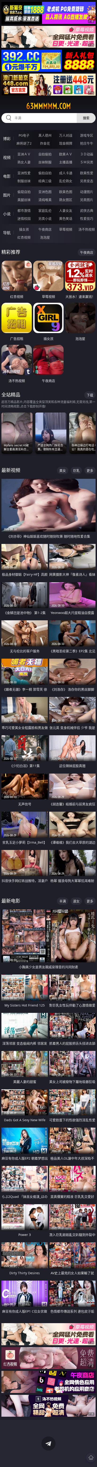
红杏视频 (24, 237)
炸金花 (45, 143)
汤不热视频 (86, 229)
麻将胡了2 (24, 143)
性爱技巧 (86, 218)
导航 (7, 232)
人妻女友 (65, 210)
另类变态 (86, 181)
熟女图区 (65, 199)
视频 (7, 157)
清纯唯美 (45, 199)
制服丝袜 (24, 181)
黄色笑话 (65, 218)
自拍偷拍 (45, 154)
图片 (7, 195)
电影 (7, 176)
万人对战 (65, 135)
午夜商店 (45, 229)
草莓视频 (65, 229)
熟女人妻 (24, 162)
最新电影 (10, 901)
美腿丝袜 (24, 199)
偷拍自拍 (45, 173)
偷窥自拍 (24, 191)
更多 (90, 470)
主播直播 (65, 162)
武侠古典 (86, 210)
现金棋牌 (65, 143)
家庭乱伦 (45, 210)
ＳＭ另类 (86, 162)
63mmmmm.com (48, 106)
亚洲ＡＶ (24, 154)
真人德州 (45, 135)
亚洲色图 (45, 191)
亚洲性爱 (24, 173)
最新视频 (10, 470)
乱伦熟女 (65, 181)
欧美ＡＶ (65, 154)
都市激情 (24, 210)
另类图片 (86, 199)
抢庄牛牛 (86, 143)
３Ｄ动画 (86, 154)
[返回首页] (91, 1457)
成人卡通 (65, 173)
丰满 (62, 901)
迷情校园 (24, 218)
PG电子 (24, 135)
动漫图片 (86, 191)
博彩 (7, 138)
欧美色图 (65, 191)
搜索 (86, 118)
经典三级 (45, 181)
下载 (90, 395)
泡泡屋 (45, 237)
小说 (7, 213)
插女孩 (24, 229)
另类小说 (45, 218)
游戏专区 (86, 135)
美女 (62, 470)
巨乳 (76, 470)
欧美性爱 (86, 173)
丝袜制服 (45, 162)
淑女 (76, 901)
